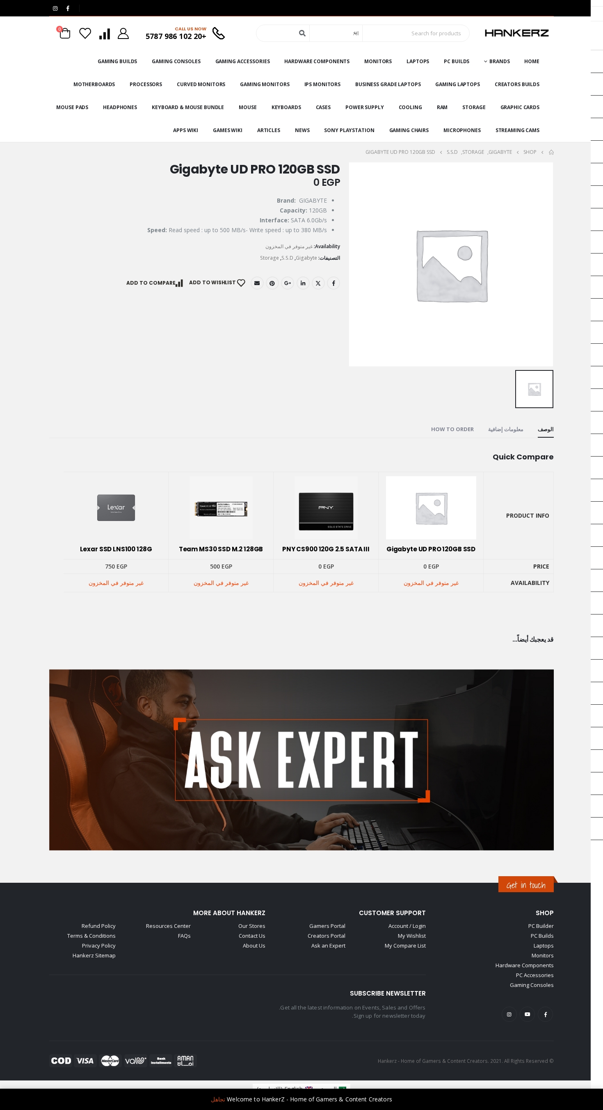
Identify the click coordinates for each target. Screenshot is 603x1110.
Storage (473, 107)
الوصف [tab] (546, 429)
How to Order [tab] (452, 429)
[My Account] (123, 33)
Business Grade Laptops (387, 84)
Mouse (247, 107)
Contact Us (252, 935)
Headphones (120, 107)
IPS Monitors (322, 84)
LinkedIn (303, 283)
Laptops (418, 61)
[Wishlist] (85, 33)
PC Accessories (535, 975)
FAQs (184, 935)
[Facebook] (67, 8)
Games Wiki (227, 130)
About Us (254, 945)
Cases (323, 107)
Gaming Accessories (242, 61)
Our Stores (251, 926)
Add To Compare (151, 282)
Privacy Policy (99, 945)
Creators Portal (326, 935)
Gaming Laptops (457, 84)
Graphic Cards (519, 107)
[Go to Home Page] (551, 152)
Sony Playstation (349, 130)
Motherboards (94, 84)
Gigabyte (306, 257)
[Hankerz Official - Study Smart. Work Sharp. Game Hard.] (517, 33)
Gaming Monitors (264, 84)
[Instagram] (55, 8)
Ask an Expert (328, 945)
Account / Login (407, 926)
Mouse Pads (72, 107)
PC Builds (456, 61)
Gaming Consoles (176, 61)
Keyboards (286, 107)
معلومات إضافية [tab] (505, 429)
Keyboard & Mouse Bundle (188, 107)
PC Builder (541, 926)
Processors (146, 84)
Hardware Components (316, 61)
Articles (268, 130)
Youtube (527, 1014)
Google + (287, 283)
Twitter (318, 283)
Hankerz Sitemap (94, 955)
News (302, 130)
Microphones (462, 130)
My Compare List (405, 945)
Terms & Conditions (91, 935)
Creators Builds (517, 84)
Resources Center (168, 926)
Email (257, 283)
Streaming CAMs (517, 130)
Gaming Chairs (409, 130)
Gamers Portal (327, 926)
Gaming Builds (117, 61)
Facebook (333, 283)
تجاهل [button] (218, 1099)
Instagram (509, 1014)
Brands (499, 61)
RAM (442, 107)
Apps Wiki (185, 130)
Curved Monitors (201, 84)
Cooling (410, 107)
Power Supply (364, 107)
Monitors (378, 61)
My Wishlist (412, 935)
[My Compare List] (104, 33)
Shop (545, 913)
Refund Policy (99, 926)
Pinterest (272, 283)
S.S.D (287, 257)
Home (531, 61)
